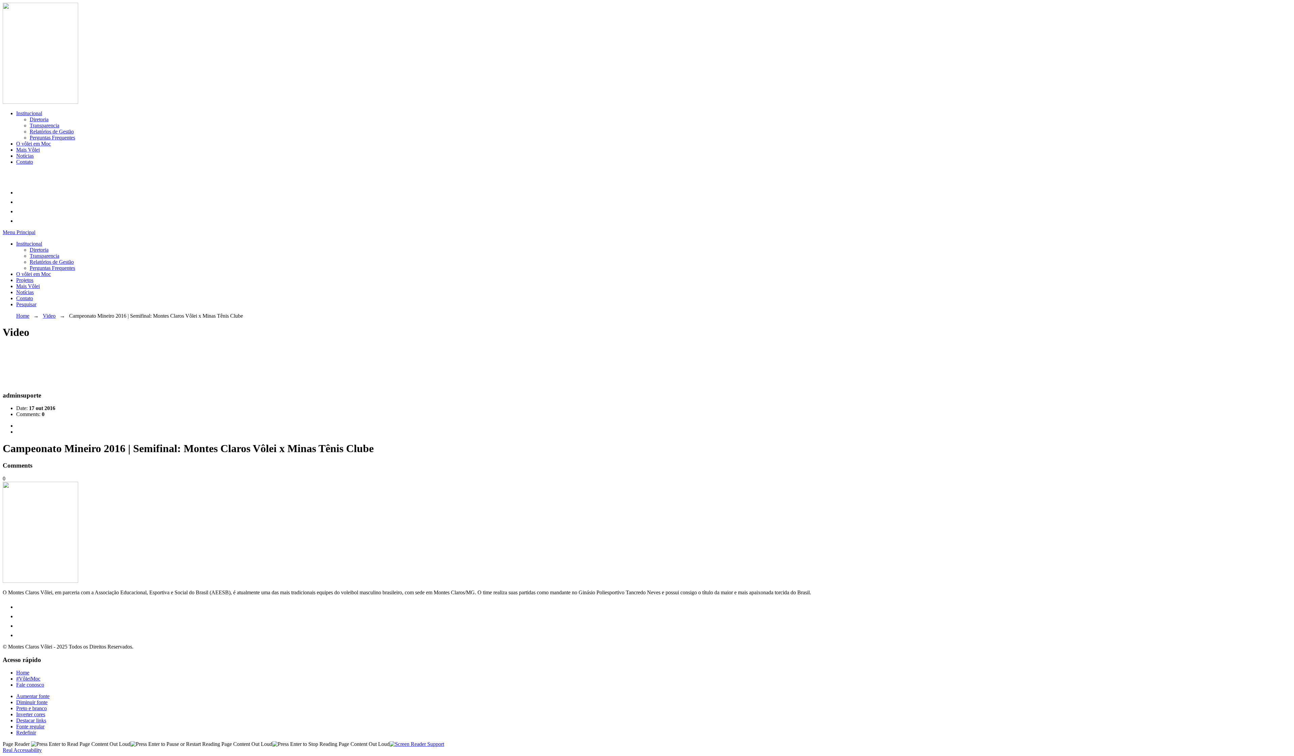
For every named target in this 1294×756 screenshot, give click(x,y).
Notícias (25, 156)
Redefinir (26, 732)
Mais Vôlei (28, 150)
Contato (24, 162)
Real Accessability (22, 750)
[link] (19, 192)
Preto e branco (31, 708)
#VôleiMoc (28, 679)
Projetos (24, 280)
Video (49, 316)
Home (22, 316)
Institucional (29, 113)
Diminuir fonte (32, 702)
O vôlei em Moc (33, 144)
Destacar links (31, 720)
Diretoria (39, 119)
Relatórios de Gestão (52, 131)
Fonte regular (30, 726)
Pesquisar (26, 304)
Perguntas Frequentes (52, 137)
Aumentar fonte (33, 696)
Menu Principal (19, 232)
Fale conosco (30, 685)
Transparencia (44, 125)
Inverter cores (30, 714)
